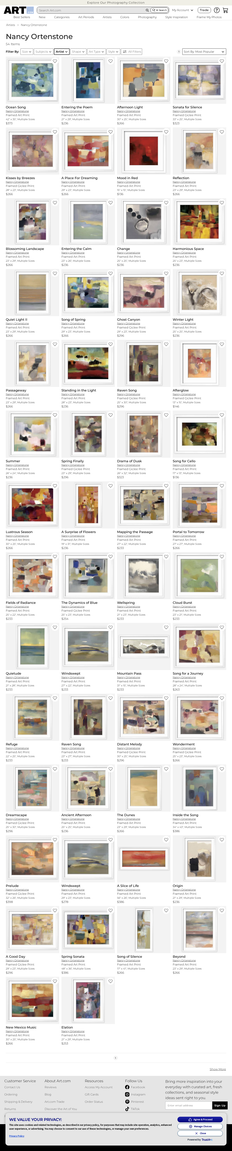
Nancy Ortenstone (34, 25)
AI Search (161, 10)
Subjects (42, 51)
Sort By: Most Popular (199, 51)
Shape (76, 51)
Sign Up (219, 1105)
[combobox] (90, 10)
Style (111, 51)
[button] (116, 2)
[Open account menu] (192, 10)
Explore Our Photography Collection (116, 2)
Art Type (95, 51)
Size (25, 51)
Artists (10, 25)
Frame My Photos (209, 17)
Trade (204, 10)
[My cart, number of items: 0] (225, 10)
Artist (60, 51)
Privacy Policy (16, 1136)
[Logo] (19, 10)
